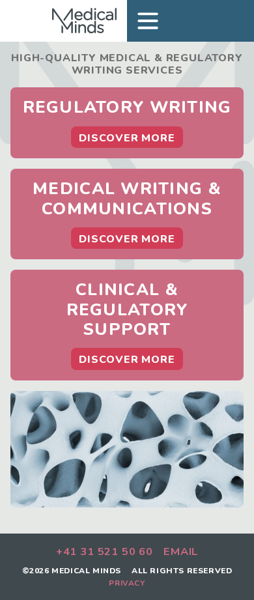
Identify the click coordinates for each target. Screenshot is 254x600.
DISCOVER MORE (127, 239)
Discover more (127, 138)
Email (180, 552)
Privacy (127, 583)
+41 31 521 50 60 (104, 552)
